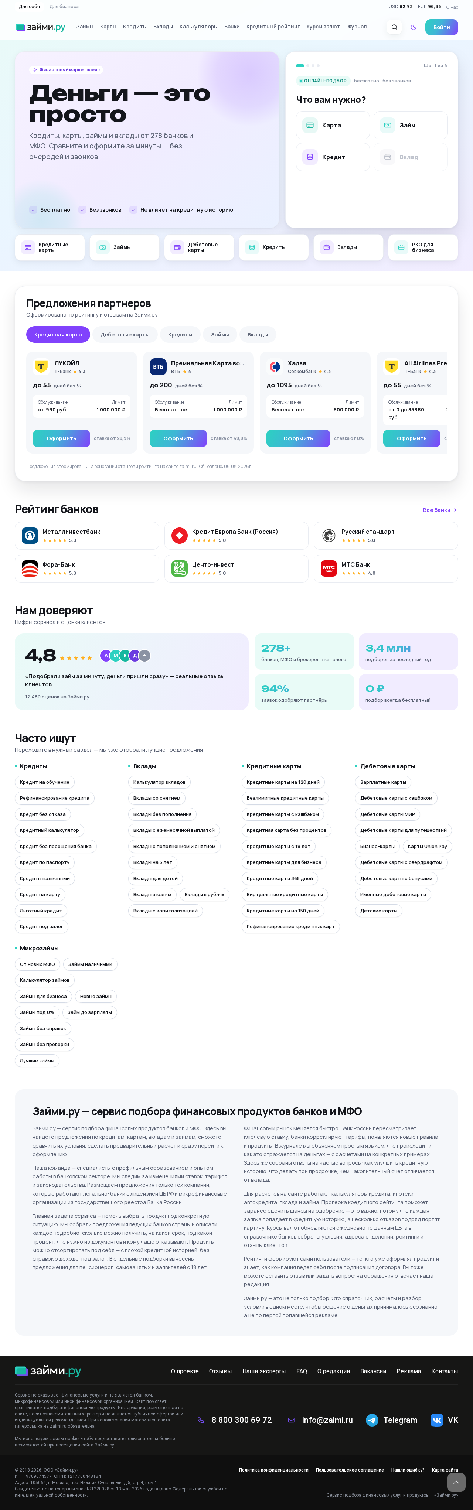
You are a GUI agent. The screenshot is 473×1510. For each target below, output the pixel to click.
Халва (297, 363)
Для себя (29, 7)
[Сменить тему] (413, 27)
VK (453, 1420)
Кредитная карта (58, 334)
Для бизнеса (64, 7)
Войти (441, 27)
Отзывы (220, 1371)
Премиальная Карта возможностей (225, 363)
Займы (220, 334)
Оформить (61, 438)
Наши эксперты (264, 1371)
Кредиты (180, 334)
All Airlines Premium (434, 363)
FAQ (301, 1371)
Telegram (400, 1420)
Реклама (409, 1371)
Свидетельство (31, 1489)
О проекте (185, 1371)
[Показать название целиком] (241, 363)
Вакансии (373, 1371)
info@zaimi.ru (327, 1420)
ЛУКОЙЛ (66, 363)
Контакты (444, 1371)
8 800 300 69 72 (242, 1420)
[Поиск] (394, 27)
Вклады (258, 334)
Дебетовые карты (125, 334)
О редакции (333, 1371)
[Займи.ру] (40, 27)
